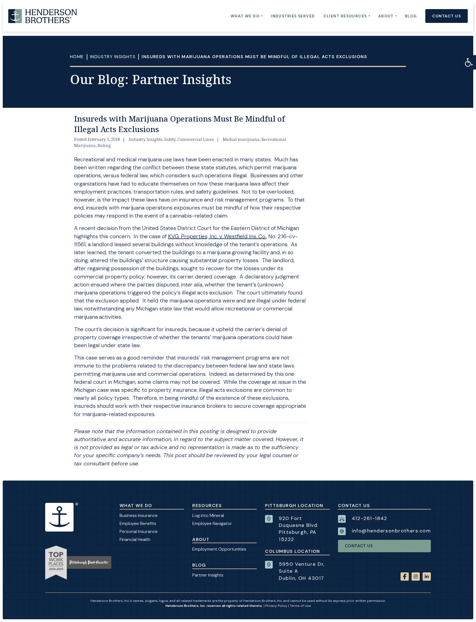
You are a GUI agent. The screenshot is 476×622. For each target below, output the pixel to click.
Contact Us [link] (359, 546)
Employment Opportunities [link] (219, 549)
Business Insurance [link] (139, 515)
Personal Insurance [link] (139, 531)
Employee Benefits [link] (138, 523)
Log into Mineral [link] (208, 515)
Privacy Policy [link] (276, 606)
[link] (469, 62)
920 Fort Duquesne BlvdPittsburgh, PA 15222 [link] (298, 529)
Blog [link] (199, 565)
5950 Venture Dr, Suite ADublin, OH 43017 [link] (301, 571)
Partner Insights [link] (207, 575)
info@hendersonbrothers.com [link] (391, 530)
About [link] (200, 539)
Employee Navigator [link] (212, 523)
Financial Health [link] (135, 539)
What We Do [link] (136, 505)
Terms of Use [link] (300, 606)
